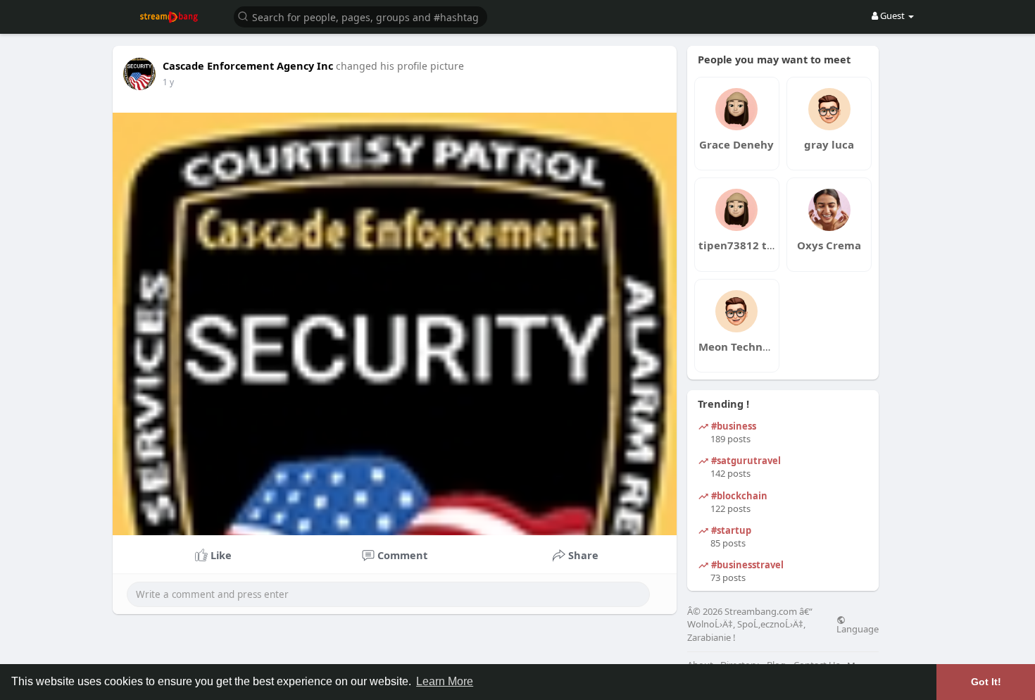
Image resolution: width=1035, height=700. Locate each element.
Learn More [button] (444, 681)
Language (857, 628)
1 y (168, 82)
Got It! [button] (986, 681)
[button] (360, 15)
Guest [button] (892, 15)
